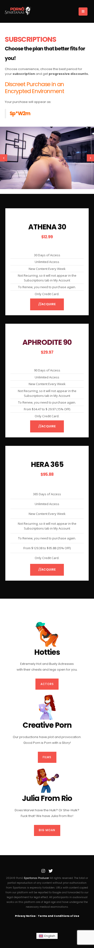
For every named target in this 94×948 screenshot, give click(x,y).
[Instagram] (43, 871)
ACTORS (47, 684)
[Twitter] (50, 871)
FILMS (47, 757)
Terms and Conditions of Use (58, 916)
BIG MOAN (47, 830)
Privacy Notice (25, 916)
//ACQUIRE (47, 304)
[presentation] (3, 157)
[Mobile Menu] (83, 11)
